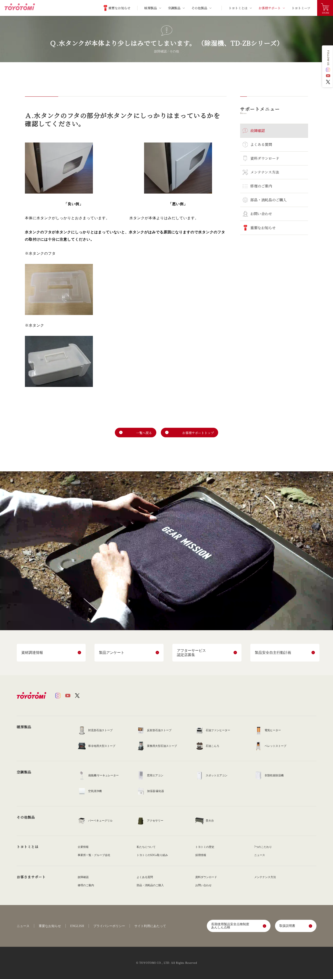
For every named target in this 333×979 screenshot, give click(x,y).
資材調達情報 (32, 652)
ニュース (23, 926)
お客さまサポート (31, 876)
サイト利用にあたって (150, 926)
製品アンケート (111, 652)
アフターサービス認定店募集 (191, 653)
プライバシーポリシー (109, 926)
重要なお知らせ (50, 926)
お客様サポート (269, 8)
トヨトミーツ (301, 8)
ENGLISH (77, 926)
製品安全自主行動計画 (273, 652)
